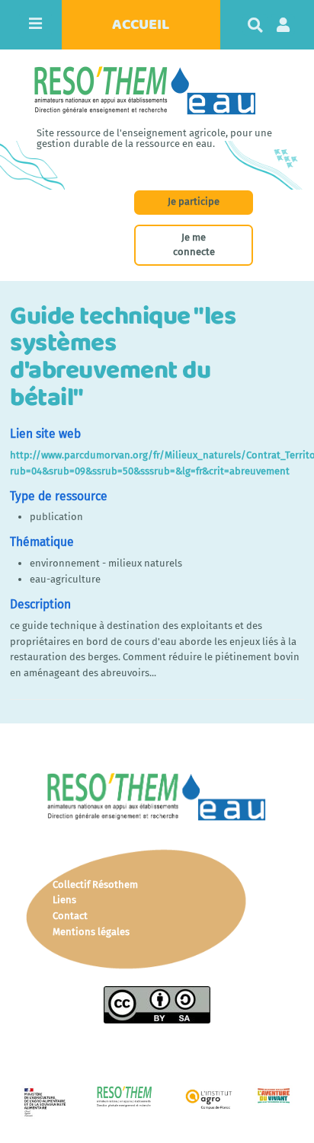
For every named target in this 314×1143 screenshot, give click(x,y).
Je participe (193, 201)
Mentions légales (91, 931)
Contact (70, 915)
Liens (64, 899)
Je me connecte (194, 244)
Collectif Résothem (95, 884)
